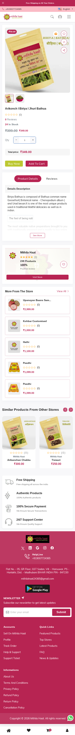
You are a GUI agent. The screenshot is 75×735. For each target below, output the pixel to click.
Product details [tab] (28, 178)
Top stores (46, 639)
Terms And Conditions (15, 682)
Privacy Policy (11, 689)
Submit (61, 612)
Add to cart (37, 163)
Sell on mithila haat (14, 633)
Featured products (50, 633)
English (66, 9)
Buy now (14, 163)
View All (62, 291)
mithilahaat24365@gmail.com (37, 578)
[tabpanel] (37, 211)
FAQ (42, 652)
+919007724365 (13, 9)
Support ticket (11, 658)
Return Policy (10, 701)
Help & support (12, 652)
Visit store (37, 277)
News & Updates (49, 658)
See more (37, 235)
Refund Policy (11, 695)
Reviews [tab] (51, 178)
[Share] (64, 50)
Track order (10, 645)
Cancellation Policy (13, 707)
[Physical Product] (56, 34)
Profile (7, 639)
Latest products (48, 645)
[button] (65, 410)
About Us (8, 676)
